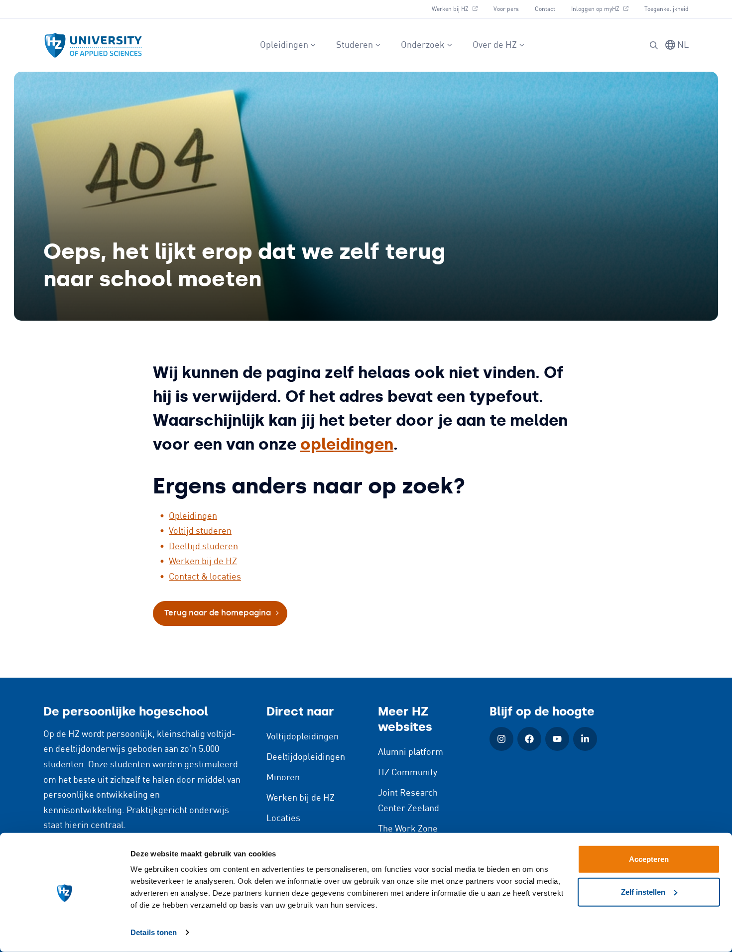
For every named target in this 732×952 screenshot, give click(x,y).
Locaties (283, 818)
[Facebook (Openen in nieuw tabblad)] (529, 739)
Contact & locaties (205, 577)
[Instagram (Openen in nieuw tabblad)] (501, 739)
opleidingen (346, 444)
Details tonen (153, 932)
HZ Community (407, 772)
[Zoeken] (654, 45)
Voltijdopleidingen (302, 736)
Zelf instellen (643, 891)
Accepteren (649, 859)
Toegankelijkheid (666, 9)
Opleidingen (284, 45)
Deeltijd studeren (203, 546)
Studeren (354, 45)
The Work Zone (408, 829)
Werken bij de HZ (203, 561)
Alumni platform (410, 752)
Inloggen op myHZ (603, 8)
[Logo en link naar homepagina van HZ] (93, 45)
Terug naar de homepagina (217, 612)
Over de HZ (495, 45)
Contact (545, 9)
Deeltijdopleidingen (305, 757)
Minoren (283, 777)
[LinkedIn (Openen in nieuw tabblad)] (585, 739)
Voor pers (506, 9)
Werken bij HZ (458, 8)
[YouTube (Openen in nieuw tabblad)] (557, 739)
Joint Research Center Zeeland (408, 801)
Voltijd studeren (200, 531)
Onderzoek (423, 45)
